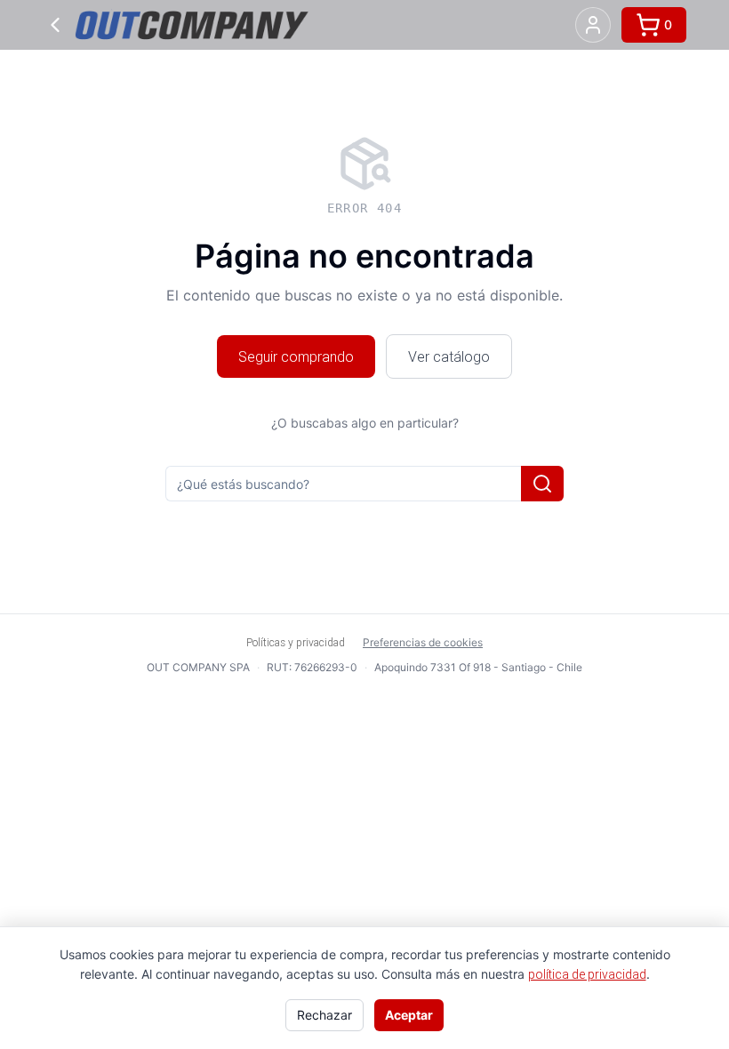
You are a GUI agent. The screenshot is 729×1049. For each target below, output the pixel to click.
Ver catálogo (449, 356)
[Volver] (55, 24)
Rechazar (324, 1014)
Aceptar (409, 1014)
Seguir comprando (296, 356)
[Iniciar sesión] (593, 25)
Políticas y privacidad (295, 642)
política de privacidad (587, 974)
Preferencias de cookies (423, 642)
